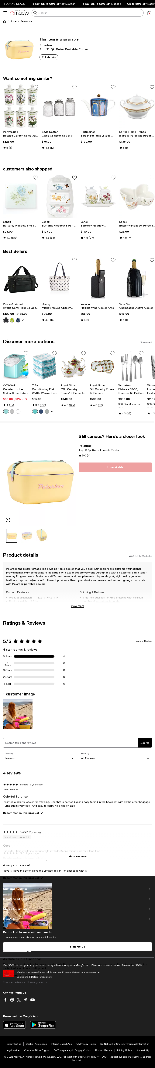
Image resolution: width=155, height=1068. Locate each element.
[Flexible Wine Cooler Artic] (98, 279)
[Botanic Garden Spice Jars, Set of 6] (21, 106)
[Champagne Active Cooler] (137, 279)
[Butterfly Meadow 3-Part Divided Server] (60, 196)
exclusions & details (108, 601)
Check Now (46, 977)
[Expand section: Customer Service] (77, 889)
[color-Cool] (41, 411)
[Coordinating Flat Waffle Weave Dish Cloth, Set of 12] (45, 366)
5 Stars (7, 656)
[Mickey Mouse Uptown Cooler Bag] (60, 279)
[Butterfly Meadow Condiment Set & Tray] (98, 196)
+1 (23, 320)
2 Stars (7, 676)
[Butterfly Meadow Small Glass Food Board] (21, 196)
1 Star (7, 683)
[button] (39, 488)
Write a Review (144, 641)
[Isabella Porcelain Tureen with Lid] (137, 106)
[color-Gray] (47, 411)
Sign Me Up (77, 946)
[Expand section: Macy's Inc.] (77, 919)
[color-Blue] (18, 320)
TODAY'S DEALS (14, 3)
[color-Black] (6, 320)
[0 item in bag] (149, 13)
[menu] (5, 13)
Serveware (26, 21)
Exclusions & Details (27, 977)
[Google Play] (43, 1025)
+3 (52, 411)
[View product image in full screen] (8, 520)
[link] (21, 140)
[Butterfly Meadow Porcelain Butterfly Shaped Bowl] (137, 196)
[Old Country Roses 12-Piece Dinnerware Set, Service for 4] (102, 366)
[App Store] (14, 1025)
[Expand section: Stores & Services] (77, 909)
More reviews (77, 856)
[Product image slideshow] (39, 480)
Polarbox (46, 45)
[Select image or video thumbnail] (11, 536)
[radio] (6, 320)
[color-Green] (12, 320)
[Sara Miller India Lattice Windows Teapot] (98, 106)
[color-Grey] (12, 411)
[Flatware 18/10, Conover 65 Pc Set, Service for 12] (131, 366)
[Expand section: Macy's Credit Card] (77, 899)
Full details (49, 57)
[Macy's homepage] (4, 21)
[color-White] (18, 411)
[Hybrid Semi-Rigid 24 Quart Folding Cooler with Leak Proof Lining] (21, 279)
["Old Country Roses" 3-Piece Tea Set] (74, 366)
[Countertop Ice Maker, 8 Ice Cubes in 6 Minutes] (16, 366)
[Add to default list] (35, 87)
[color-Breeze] (35, 411)
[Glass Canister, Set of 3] (60, 106)
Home (13, 21)
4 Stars (7, 663)
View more (77, 605)
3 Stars (7, 670)
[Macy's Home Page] (19, 13)
